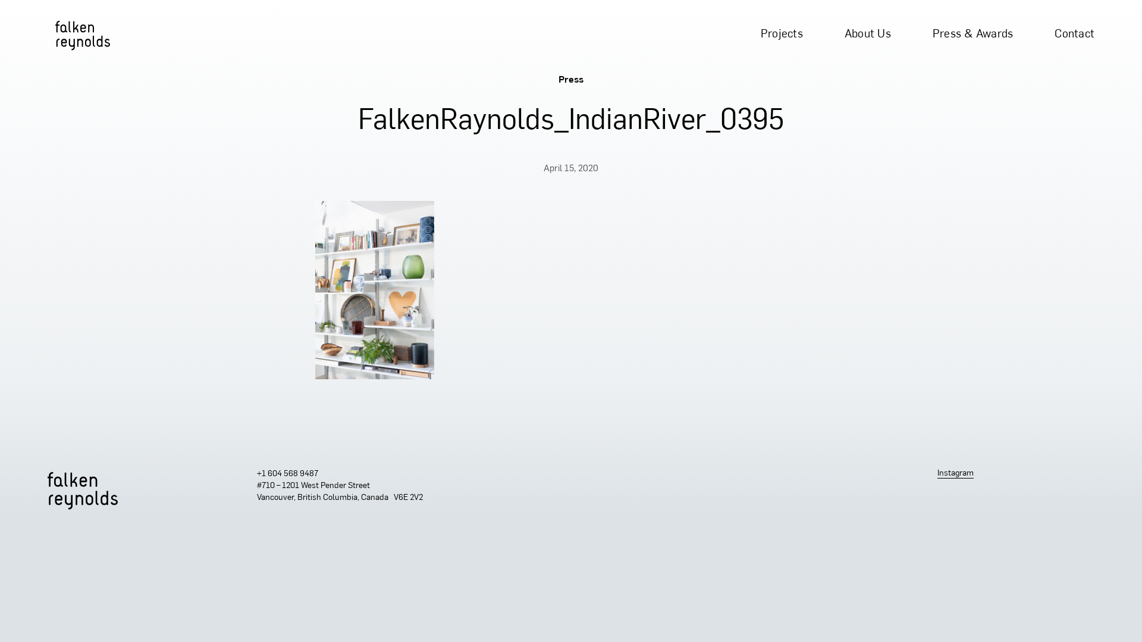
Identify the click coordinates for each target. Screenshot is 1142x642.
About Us (868, 34)
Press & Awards (973, 34)
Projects (782, 34)
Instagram (955, 473)
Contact (1074, 34)
